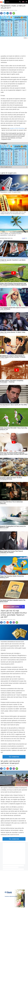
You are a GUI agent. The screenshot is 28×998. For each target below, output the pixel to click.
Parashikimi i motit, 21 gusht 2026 (10, 192)
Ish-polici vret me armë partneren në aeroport (10, 762)
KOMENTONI (15, 756)
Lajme (7, 2)
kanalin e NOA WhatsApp (17, 128)
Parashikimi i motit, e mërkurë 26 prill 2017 (13, 7)
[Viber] (10, 13)
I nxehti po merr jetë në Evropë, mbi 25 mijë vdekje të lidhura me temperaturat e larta (13, 212)
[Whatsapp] (14, 13)
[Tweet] (4, 13)
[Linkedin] (7, 13)
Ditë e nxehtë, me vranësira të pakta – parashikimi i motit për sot (11, 234)
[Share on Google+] (7, 623)
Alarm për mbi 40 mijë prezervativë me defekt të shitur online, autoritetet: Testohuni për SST (14, 613)
